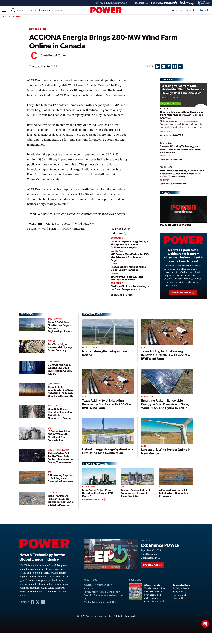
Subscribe (157, 601)
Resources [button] (44, 10)
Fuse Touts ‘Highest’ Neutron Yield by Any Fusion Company (60, 347)
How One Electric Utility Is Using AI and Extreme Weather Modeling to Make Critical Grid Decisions (182, 173)
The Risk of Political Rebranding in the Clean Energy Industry (130, 288)
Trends (114, 264)
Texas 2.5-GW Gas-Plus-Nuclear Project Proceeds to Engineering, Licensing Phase (61, 328)
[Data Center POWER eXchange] (187, 3)
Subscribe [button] (190, 10)
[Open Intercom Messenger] (205, 624)
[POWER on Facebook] (32, 601)
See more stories (122, 294)
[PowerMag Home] (106, 10)
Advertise (177, 10)
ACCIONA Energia (73, 229)
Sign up (177, 598)
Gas (49, 428)
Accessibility (109, 602)
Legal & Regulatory (58, 450)
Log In (203, 10)
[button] (3, 10)
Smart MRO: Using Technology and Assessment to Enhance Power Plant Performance (180, 149)
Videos (165, 192)
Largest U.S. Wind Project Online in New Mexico (166, 451)
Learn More (151, 565)
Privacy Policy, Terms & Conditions (101, 591)
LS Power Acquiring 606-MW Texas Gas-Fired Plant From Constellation (59, 435)
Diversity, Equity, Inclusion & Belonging (103, 595)
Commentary (117, 283)
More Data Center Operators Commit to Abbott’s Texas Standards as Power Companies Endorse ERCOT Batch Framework (60, 417)
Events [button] (31, 10)
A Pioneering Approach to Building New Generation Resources (61, 478)
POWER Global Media (175, 224)
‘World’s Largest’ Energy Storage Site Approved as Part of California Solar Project (129, 244)
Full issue (117, 233)
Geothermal (117, 251)
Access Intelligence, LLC (99, 616)
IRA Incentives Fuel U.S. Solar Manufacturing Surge (127, 278)
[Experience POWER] (164, 3)
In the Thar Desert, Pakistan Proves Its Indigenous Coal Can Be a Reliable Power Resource (61, 501)
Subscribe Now (182, 292)
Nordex (31, 229)
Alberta (65, 224)
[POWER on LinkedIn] (43, 601)
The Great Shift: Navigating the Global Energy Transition (128, 268)
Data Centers (55, 319)
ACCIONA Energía (113, 214)
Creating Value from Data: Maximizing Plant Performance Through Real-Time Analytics (182, 114)
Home (5, 16)
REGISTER (165, 131)
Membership (103, 584)
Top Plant (53, 493)
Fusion (51, 341)
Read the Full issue (93, 499)
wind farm (48, 229)
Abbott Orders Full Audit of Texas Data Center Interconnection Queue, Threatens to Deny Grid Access (61, 459)
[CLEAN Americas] (204, 3)
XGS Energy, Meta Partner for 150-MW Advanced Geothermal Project (130, 257)
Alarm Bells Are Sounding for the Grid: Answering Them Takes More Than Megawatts (61, 391)
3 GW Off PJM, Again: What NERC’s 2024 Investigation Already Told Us (60, 369)
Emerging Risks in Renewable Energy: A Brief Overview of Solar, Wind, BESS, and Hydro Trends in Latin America (165, 405)
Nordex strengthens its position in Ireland (106, 353)
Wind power (83, 224)
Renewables (17, 16)
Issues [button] (57, 10)
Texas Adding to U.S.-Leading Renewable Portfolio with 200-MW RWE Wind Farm (166, 354)
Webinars (167, 79)
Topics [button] (19, 10)
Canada (51, 224)
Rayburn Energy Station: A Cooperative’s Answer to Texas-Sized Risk (135, 493)
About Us (88, 588)
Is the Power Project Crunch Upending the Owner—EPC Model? (97, 493)
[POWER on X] (37, 601)
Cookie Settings (92, 602)
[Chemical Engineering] (140, 3)
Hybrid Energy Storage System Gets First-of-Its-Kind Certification (107, 451)
